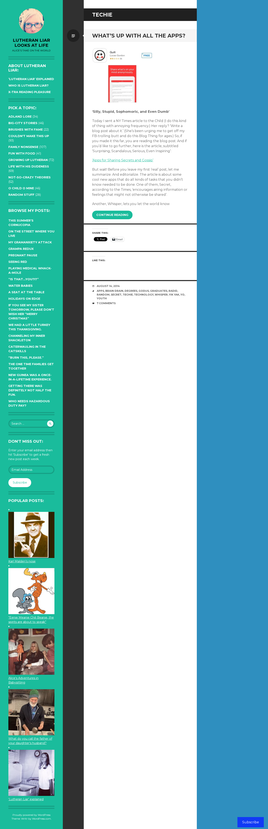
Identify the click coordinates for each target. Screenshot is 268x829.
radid (173, 290)
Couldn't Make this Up (28, 136)
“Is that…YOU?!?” (23, 279)
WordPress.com (41, 818)
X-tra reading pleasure (29, 92)
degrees (131, 290)
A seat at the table (26, 292)
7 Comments (106, 303)
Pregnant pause (22, 255)
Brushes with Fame (25, 129)
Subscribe (20, 482)
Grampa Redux (21, 249)
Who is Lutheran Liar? (28, 85)
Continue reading (112, 215)
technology (143, 294)
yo (182, 294)
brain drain (114, 290)
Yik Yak (174, 294)
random (103, 294)
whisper (161, 294)
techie (128, 294)
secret (116, 294)
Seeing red (17, 262)
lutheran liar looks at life (31, 43)
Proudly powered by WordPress (31, 814)
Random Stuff (21, 195)
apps (100, 290)
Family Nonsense (23, 147)
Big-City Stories (22, 123)
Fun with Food (21, 153)
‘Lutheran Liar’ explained (31, 79)
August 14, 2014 (108, 286)
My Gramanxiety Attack (30, 242)
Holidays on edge (24, 299)
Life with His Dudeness (28, 166)
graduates (158, 290)
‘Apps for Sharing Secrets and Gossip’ (122, 160)
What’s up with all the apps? (138, 35)
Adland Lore (20, 116)
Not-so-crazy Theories (29, 177)
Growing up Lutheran (28, 160)
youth (102, 298)
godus (144, 290)
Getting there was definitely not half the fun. (29, 390)
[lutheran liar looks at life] (31, 21)
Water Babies (20, 286)
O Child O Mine (21, 188)
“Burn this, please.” (26, 357)
